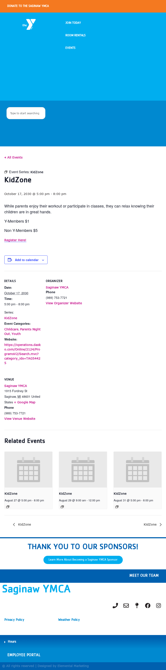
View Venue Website (19, 418)
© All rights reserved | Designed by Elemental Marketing (45, 666)
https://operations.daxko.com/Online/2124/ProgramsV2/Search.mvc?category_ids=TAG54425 (22, 354)
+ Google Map (24, 402)
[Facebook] (147, 605)
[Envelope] (126, 605)
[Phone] (115, 605)
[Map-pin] (136, 605)
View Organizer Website (64, 303)
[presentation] (28, 470)
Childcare (11, 329)
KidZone (10, 318)
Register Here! (15, 240)
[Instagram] (158, 605)
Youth (16, 334)
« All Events (13, 157)
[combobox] (25, 113)
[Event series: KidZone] (7, 506)
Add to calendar (26, 260)
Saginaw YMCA (57, 287)
